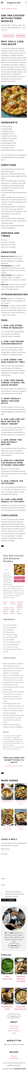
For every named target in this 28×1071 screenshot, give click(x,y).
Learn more (14, 945)
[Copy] (2, 546)
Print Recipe (21, 35)
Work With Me (14, 1028)
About (14, 1033)
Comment (4, 854)
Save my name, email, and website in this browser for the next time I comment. (14, 894)
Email (3, 885)
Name (3, 878)
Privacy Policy (14, 1026)
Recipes (8, 8)
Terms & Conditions (14, 1030)
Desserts (14, 1056)
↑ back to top (14, 1016)
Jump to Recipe (8, 35)
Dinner (15, 8)
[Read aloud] (2, 773)
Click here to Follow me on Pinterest (14, 765)
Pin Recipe (19, 581)
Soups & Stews (14, 1058)
